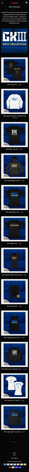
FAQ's (14, 455)
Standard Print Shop (17, 461)
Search (14, 453)
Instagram (15, 458)
